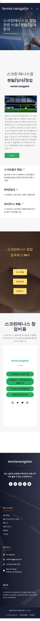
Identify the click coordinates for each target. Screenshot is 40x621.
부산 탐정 (28, 610)
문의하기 (20, 291)
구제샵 (5, 534)
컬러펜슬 (6, 515)
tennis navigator (15, 8)
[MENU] (37, 8)
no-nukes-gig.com (12, 615)
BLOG (5, 585)
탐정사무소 (7, 527)
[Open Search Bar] (31, 8)
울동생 (5, 530)
